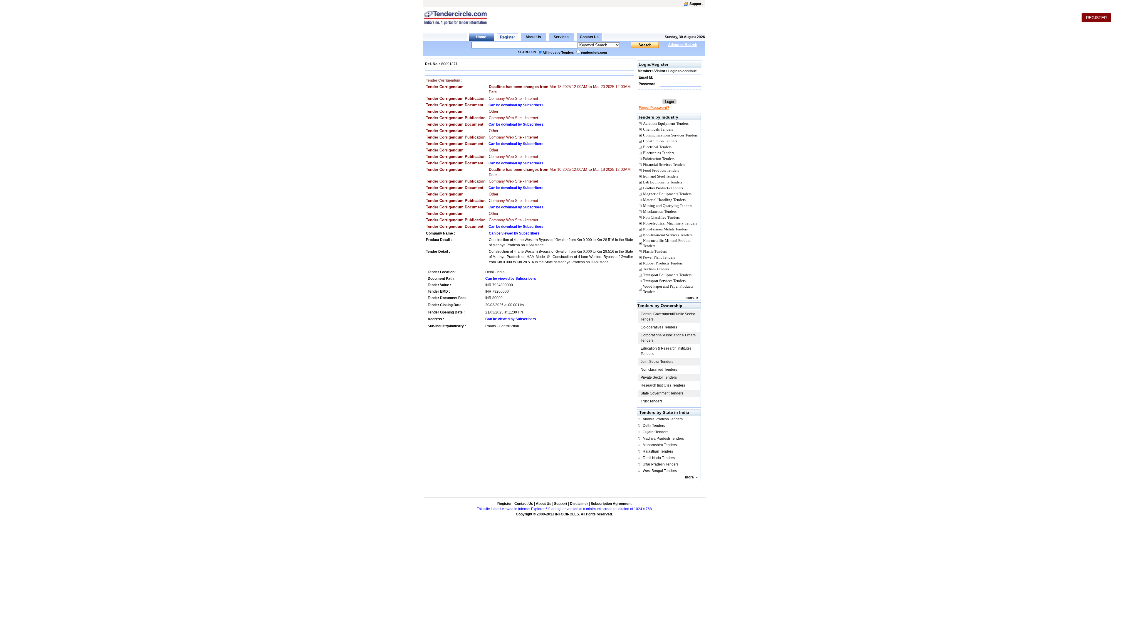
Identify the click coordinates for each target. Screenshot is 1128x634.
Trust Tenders (651, 401)
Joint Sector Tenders (657, 362)
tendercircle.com (594, 52)
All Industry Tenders (558, 52)
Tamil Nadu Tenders (659, 458)
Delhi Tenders (654, 426)
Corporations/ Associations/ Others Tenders (668, 338)
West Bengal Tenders (660, 471)
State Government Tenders (662, 393)
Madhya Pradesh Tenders (663, 438)
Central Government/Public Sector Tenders (668, 316)
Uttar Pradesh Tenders (661, 464)
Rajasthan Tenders (658, 451)
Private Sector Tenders (659, 377)
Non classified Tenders (659, 369)
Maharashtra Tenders (660, 445)
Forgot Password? (654, 108)
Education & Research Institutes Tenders (666, 351)
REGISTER (1096, 17)
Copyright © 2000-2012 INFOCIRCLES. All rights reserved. (564, 514)
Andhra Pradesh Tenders (663, 419)
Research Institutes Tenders (663, 385)
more (690, 298)
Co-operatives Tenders (659, 327)
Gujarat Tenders (655, 432)
